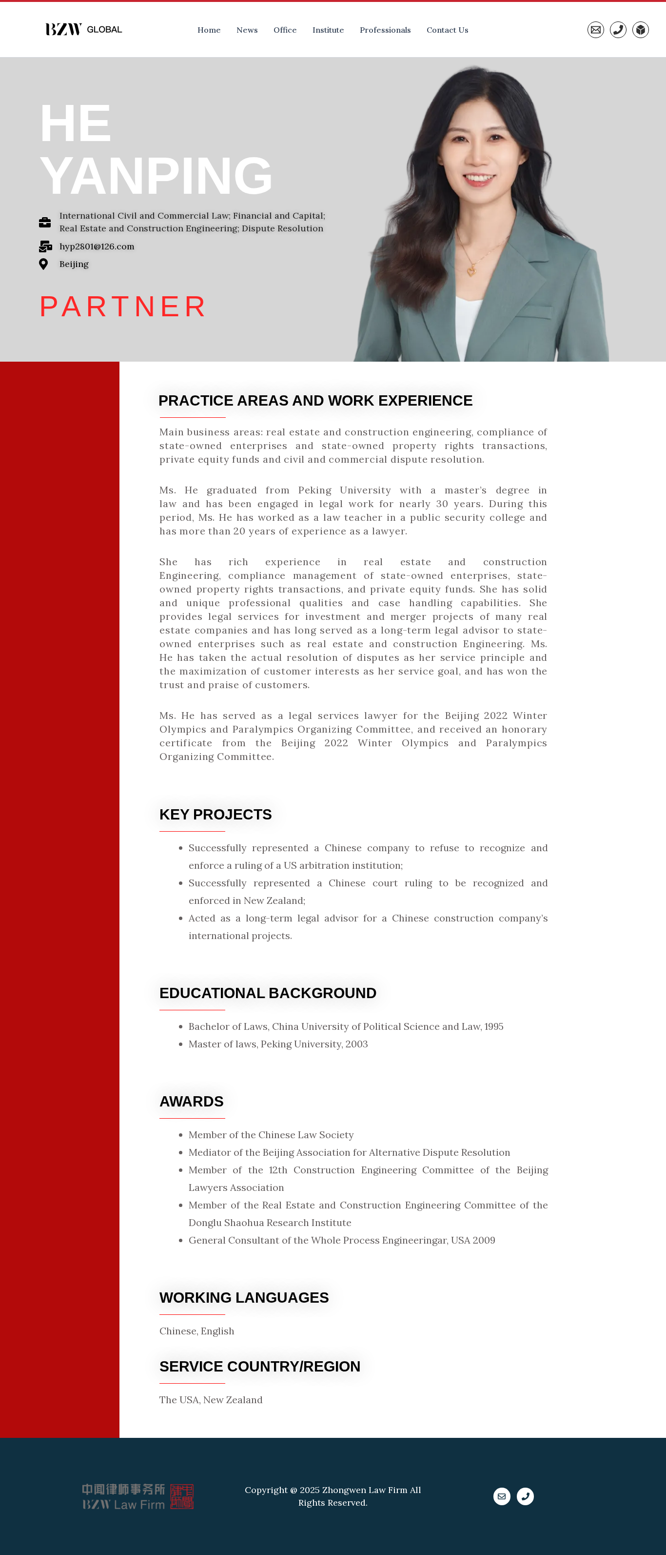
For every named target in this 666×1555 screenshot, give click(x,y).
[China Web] (640, 29)
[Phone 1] (618, 29)
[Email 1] (596, 29)
